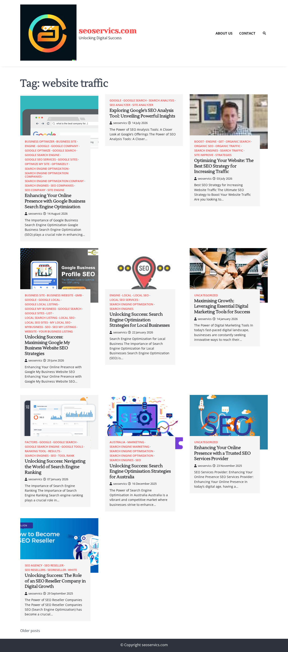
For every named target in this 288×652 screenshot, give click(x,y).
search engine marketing (129, 446)
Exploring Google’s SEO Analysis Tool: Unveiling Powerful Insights (142, 113)
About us (224, 33)
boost (199, 141)
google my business (40, 309)
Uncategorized (206, 295)
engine (30, 146)
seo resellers (35, 570)
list (49, 313)
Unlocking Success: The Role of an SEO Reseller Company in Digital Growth (55, 581)
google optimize (37, 150)
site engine (55, 190)
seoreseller (56, 570)
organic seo (203, 146)
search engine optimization (46, 168)
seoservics (35, 213)
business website (60, 295)
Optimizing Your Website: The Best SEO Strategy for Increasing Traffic (224, 166)
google (43, 146)
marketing (135, 442)
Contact (247, 33)
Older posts (30, 630)
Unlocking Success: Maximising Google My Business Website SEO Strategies (47, 345)
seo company (35, 190)
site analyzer (142, 105)
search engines (37, 185)
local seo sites (36, 322)
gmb (78, 295)
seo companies (62, 185)
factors (31, 442)
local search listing (41, 317)
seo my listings (64, 327)
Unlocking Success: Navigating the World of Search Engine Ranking (55, 466)
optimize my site (37, 164)
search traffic (231, 150)
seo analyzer (120, 105)
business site (66, 141)
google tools (72, 446)
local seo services (124, 300)
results (54, 451)
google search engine (42, 155)
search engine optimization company (54, 181)
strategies (223, 155)
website (31, 331)
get (221, 141)
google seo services (40, 159)
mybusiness (34, 327)
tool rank (66, 455)
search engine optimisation (131, 451)
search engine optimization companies (46, 175)
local (126, 295)
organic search (238, 141)
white (72, 570)
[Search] (264, 33)
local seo (66, 317)
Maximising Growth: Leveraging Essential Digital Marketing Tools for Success (222, 306)
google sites (67, 159)
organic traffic (227, 146)
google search (64, 150)
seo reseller (53, 565)
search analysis (161, 100)
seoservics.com (108, 30)
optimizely (60, 164)
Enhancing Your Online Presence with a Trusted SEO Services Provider (222, 453)
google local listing (41, 304)
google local (49, 300)
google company (64, 146)
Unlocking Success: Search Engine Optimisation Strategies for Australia (140, 471)
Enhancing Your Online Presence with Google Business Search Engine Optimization (55, 201)
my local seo (60, 322)
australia (117, 442)
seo (47, 327)
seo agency (33, 565)
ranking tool (35, 451)
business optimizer (39, 141)
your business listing (56, 331)
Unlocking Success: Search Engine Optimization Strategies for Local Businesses (140, 320)
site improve (203, 155)
